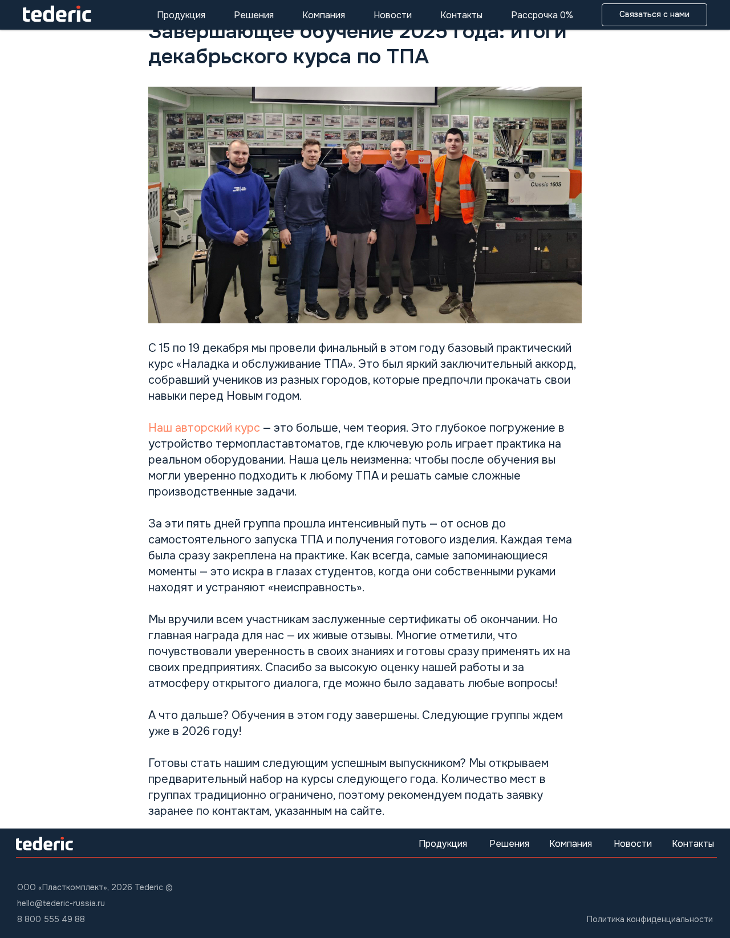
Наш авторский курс (205, 428)
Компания (323, 15)
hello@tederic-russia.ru (61, 903)
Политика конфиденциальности (650, 919)
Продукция (181, 15)
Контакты (461, 15)
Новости (393, 15)
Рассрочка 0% (542, 15)
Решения (254, 15)
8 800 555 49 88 (51, 919)
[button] (654, 14)
